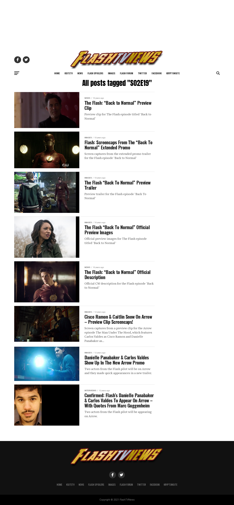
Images (111, 73)
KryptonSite (173, 73)
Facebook (157, 73)
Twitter (142, 73)
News (80, 73)
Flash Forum (126, 73)
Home (57, 73)
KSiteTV (69, 73)
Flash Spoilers (95, 73)
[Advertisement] (117, 24)
